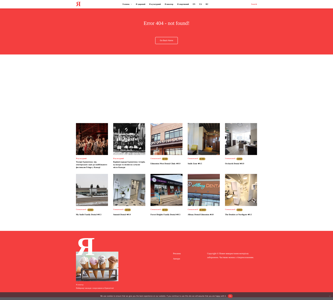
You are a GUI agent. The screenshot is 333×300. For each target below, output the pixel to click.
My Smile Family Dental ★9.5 (88, 214)
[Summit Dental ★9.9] (129, 190)
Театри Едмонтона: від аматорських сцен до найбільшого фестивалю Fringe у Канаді (91, 164)
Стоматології (156, 158)
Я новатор (80, 284)
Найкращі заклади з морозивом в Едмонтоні (95, 288)
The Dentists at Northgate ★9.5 (238, 214)
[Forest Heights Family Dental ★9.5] (166, 190)
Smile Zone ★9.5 (195, 164)
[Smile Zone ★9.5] (204, 139)
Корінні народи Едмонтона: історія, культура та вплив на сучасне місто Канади (129, 164)
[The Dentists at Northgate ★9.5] (241, 190)
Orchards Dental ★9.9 (234, 164)
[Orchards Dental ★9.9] (241, 139)
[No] (329, 296)
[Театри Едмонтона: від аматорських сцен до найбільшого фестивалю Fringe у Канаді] (92, 139)
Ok (230, 296)
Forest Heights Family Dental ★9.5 (165, 214)
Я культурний (81, 158)
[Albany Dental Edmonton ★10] (204, 190)
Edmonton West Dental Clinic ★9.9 (165, 164)
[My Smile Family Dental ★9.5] (92, 190)
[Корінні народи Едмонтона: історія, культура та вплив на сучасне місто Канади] (129, 139)
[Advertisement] (166, 86)
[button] (254, 4)
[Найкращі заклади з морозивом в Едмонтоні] (97, 266)
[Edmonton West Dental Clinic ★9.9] (166, 139)
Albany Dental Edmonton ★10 (201, 214)
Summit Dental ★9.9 (122, 214)
